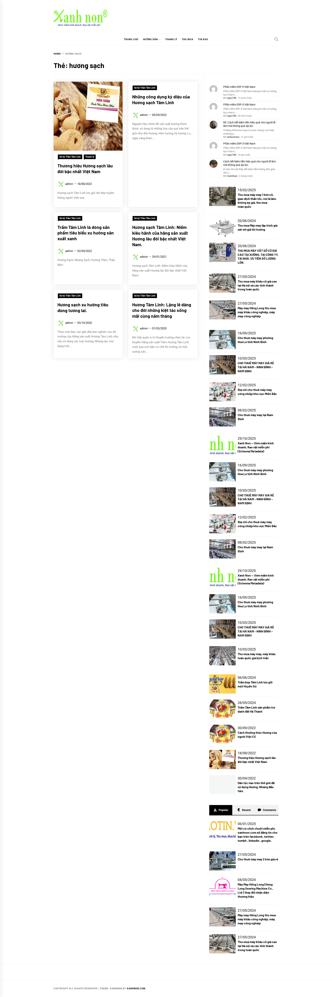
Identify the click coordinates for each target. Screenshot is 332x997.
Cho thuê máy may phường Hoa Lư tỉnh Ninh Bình (255, 340)
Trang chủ (131, 39)
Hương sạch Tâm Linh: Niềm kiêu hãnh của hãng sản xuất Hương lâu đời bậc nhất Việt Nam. (160, 235)
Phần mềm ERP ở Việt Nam (239, 86)
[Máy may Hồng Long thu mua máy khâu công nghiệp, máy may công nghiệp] (222, 916)
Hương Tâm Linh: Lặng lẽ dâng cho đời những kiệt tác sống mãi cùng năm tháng (161, 310)
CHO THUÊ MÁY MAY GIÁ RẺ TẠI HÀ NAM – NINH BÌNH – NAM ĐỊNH (256, 367)
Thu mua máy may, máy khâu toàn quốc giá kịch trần (257, 656)
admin (69, 184)
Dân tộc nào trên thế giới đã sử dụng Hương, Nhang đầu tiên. (256, 787)
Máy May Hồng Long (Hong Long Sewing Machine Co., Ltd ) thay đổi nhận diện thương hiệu (255, 890)
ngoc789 (231, 98)
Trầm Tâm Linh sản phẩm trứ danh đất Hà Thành (256, 709)
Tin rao (203, 39)
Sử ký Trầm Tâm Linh (70, 156)
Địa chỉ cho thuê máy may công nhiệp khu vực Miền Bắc (257, 391)
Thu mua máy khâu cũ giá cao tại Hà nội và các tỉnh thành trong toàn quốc (257, 285)
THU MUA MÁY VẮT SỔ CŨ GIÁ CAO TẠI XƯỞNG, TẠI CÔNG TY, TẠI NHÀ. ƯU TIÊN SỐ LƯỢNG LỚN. (258, 256)
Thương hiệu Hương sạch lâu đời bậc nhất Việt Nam (85, 168)
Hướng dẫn (150, 39)
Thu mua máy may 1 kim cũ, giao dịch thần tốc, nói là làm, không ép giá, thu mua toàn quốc (257, 200)
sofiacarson (233, 137)
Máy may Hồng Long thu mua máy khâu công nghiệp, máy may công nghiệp (257, 312)
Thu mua (187, 39)
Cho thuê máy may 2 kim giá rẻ (258, 859)
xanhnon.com (136, 988)
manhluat (232, 176)
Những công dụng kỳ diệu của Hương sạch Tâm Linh (161, 99)
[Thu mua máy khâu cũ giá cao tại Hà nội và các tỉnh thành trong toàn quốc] (222, 943)
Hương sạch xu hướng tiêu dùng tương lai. (82, 307)
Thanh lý (171, 39)
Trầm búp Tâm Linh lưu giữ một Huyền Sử (255, 684)
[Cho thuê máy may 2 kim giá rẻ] (222, 861)
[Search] (276, 39)
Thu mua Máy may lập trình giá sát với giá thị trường (257, 227)
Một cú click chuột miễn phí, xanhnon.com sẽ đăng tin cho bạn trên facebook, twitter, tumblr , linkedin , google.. (257, 834)
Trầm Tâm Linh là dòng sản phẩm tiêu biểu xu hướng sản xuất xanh (85, 232)
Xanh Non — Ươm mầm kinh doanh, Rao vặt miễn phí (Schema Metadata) (256, 447)
